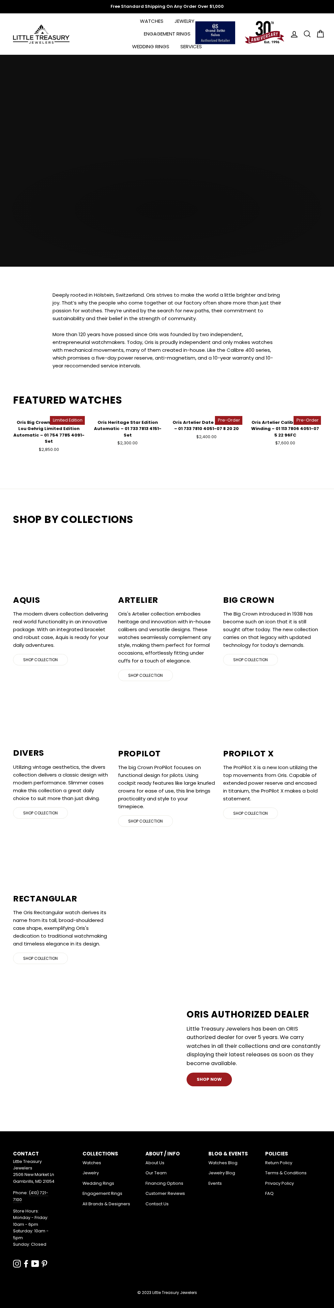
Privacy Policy (279, 1183)
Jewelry (184, 21)
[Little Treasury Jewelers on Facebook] (26, 1263)
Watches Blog (222, 1163)
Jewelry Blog (221, 1173)
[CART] (318, 34)
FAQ (269, 1193)
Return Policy (278, 1163)
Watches (151, 21)
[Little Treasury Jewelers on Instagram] (17, 1263)
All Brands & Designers (106, 1204)
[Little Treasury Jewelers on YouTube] (35, 1263)
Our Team (156, 1173)
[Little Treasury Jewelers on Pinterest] (44, 1263)
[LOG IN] (292, 34)
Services (191, 46)
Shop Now (209, 1079)
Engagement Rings (167, 33)
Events (215, 1183)
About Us (154, 1163)
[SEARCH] (305, 34)
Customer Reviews (165, 1193)
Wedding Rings (150, 46)
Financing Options (164, 1183)
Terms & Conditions (286, 1173)
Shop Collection (40, 659)
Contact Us (157, 1204)
